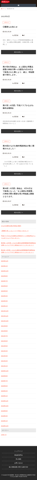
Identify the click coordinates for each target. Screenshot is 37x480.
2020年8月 (4, 376)
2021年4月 (4, 351)
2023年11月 (4, 261)
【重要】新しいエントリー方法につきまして (15, 231)
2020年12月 (4, 371)
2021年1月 (4, 366)
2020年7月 (4, 381)
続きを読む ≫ (18, 52)
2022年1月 (4, 306)
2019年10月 (4, 406)
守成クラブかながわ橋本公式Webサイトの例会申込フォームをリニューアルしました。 (18, 237)
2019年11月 (4, 401)
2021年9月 (4, 326)
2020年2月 (4, 391)
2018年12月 (4, 426)
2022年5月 (4, 291)
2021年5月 (4, 346)
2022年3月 (4, 301)
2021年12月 (4, 311)
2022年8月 (4, 276)
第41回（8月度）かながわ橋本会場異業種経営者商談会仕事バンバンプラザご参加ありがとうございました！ (18, 251)
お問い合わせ (18, 463)
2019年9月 (4, 411)
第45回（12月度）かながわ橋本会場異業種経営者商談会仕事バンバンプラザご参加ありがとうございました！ (18, 244)
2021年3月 (4, 356)
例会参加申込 (18, 455)
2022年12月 (4, 271)
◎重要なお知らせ (10, 27)
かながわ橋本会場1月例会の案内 (11, 226)
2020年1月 (4, 396)
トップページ (18, 451)
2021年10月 (4, 321)
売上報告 (18, 459)
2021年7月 (4, 336)
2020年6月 (4, 386)
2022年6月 (4, 286)
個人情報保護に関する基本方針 (18, 467)
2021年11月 (4, 316)
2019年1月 (4, 421)
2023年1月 (4, 266)
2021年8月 (4, 331)
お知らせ (4, 434)
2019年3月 (4, 416)
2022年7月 (4, 281)
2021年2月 (4, 361)
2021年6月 (4, 341)
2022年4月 (4, 296)
